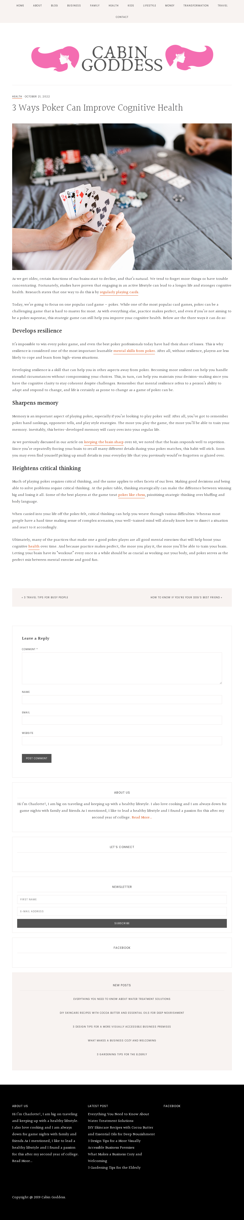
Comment (30, 649)
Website (27, 733)
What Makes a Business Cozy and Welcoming (122, 1040)
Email (26, 712)
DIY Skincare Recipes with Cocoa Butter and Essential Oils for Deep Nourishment (122, 1013)
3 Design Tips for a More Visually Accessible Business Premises (122, 1027)
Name (26, 692)
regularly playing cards (119, 292)
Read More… (142, 818)
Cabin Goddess (122, 57)
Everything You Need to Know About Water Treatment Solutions (122, 999)
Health (17, 96)
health (34, 547)
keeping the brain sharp (104, 442)
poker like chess (131, 495)
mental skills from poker (134, 351)
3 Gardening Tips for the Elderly (122, 1054)
